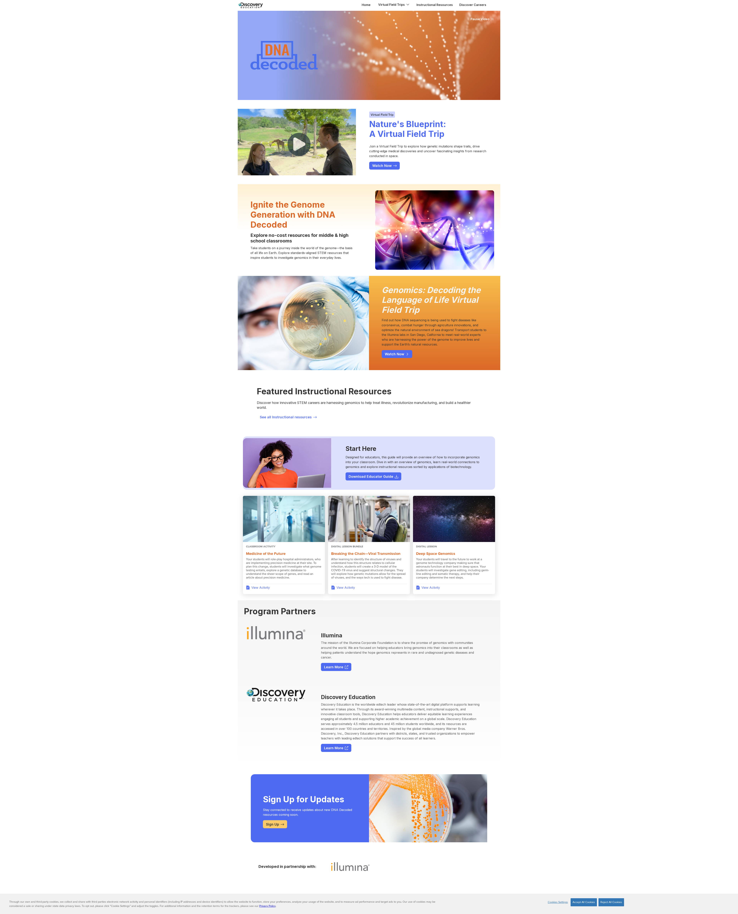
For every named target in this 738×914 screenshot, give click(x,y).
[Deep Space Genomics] (454, 519)
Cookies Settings (558, 902)
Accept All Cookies (584, 902)
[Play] (299, 144)
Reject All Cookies (611, 902)
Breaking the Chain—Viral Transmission (366, 553)
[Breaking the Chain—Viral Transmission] (369, 519)
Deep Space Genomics (435, 553)
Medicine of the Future (266, 553)
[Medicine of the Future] (284, 519)
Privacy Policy (267, 905)
